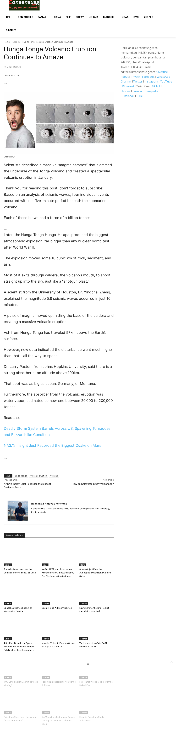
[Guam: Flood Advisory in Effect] (59, 593)
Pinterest (128, 86)
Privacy (135, 77)
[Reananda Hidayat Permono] (18, 511)
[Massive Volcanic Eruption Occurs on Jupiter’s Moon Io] (59, 628)
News (45, 565)
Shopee (125, 91)
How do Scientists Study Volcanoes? (93, 483)
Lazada (137, 91)
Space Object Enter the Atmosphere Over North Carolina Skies (95, 572)
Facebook (148, 77)
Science (16, 41)
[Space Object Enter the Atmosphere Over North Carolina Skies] (96, 554)
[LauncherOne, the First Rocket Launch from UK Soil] (96, 593)
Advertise (162, 72)
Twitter (137, 81)
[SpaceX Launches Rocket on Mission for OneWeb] (21, 593)
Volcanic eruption (38, 475)
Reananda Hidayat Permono (49, 503)
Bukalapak (127, 96)
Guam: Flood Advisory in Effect (57, 608)
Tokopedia (151, 91)
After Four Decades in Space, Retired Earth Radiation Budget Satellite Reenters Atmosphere (19, 646)
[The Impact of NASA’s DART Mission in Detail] (96, 628)
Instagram (151, 81)
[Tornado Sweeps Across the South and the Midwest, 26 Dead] (21, 554)
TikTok (156, 86)
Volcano (54, 475)
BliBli (140, 96)
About (125, 77)
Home (7, 41)
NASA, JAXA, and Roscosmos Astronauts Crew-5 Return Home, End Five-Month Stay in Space (58, 572)
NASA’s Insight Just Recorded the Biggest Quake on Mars (52, 445)
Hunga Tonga (20, 475)
